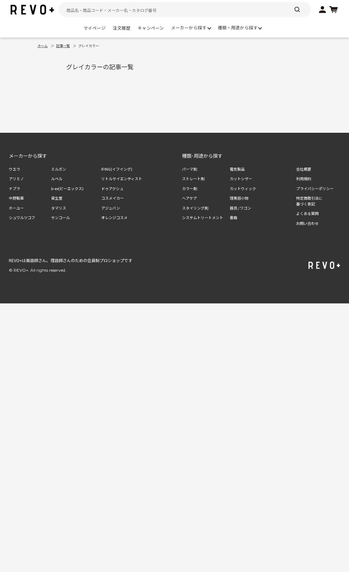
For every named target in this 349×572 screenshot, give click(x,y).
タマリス (58, 208)
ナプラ (14, 188)
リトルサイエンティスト (121, 178)
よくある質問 (307, 213)
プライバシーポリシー (315, 188)
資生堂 (56, 198)
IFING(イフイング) (116, 169)
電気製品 (237, 169)
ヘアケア (189, 198)
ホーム (42, 45)
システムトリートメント (202, 217)
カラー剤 (189, 188)
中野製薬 (16, 198)
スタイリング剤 (195, 208)
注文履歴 (122, 28)
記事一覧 (63, 45)
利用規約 (303, 178)
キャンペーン (151, 28)
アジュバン (110, 208)
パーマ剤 (189, 169)
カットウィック (243, 188)
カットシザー (241, 178)
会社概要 (303, 169)
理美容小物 (239, 198)
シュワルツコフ (22, 217)
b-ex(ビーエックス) (67, 188)
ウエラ (14, 169)
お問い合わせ (307, 223)
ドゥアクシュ (112, 188)
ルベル (56, 178)
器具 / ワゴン (240, 208)
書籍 (233, 217)
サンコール (60, 217)
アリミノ (16, 178)
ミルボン (58, 169)
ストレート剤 (193, 178)
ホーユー (16, 208)
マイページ (95, 28)
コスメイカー (112, 198)
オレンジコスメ (114, 217)
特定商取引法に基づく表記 (309, 200)
